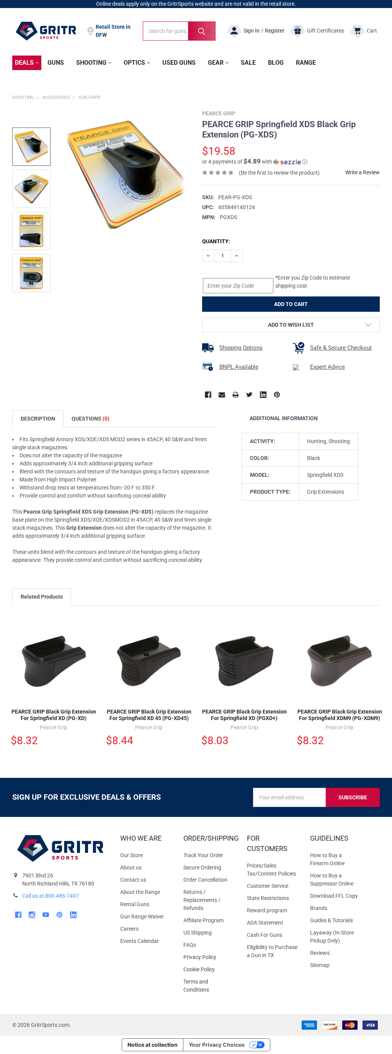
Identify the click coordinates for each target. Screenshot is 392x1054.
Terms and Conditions (208, 986)
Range (306, 62)
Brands (318, 908)
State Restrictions (268, 898)
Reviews (320, 953)
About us (131, 867)
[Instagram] (32, 915)
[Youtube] (46, 915)
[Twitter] (249, 395)
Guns (55, 62)
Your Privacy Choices (217, 1044)
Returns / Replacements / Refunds (201, 900)
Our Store (131, 855)
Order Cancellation (205, 880)
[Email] (222, 395)
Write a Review (362, 172)
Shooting (91, 62)
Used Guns (179, 62)
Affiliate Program (203, 920)
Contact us (133, 880)
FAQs (189, 945)
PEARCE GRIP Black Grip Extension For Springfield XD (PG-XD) (53, 715)
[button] (254, 161)
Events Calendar (139, 941)
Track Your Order (203, 855)
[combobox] (179, 31)
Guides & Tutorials (331, 920)
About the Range (140, 892)
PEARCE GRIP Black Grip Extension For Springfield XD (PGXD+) (244, 715)
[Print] (236, 395)
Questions (90, 419)
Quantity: (216, 241)
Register (274, 31)
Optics (134, 62)
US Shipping (197, 933)
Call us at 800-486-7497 (50, 896)
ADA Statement (265, 923)
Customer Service (267, 886)
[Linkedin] (263, 395)
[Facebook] (208, 395)
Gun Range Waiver (142, 916)
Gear (216, 62)
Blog (276, 62)
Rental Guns (134, 904)
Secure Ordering (202, 867)
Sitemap (320, 965)
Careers (129, 929)
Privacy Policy (208, 957)
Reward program (267, 910)
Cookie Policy (208, 970)
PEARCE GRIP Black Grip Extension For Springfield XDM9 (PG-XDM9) (339, 715)
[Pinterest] (277, 395)
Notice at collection (152, 1044)
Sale (248, 62)
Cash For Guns (264, 935)
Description (38, 419)
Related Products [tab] (42, 597)
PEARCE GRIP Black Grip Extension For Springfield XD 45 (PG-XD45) (149, 715)
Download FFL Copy (334, 896)
